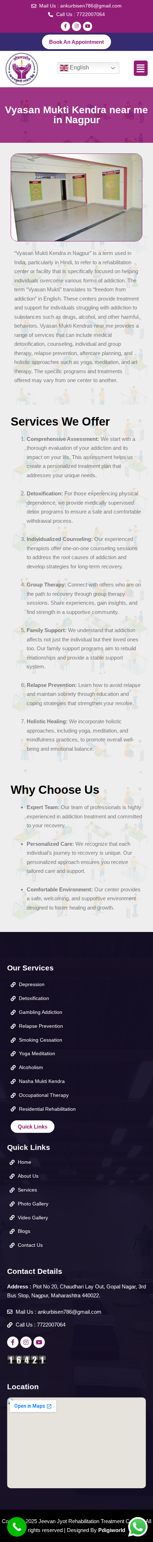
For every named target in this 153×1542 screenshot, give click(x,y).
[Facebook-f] (65, 26)
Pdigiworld (111, 1530)
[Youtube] (87, 26)
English (78, 67)
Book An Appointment (76, 42)
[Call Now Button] (17, 1527)
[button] (141, 68)
